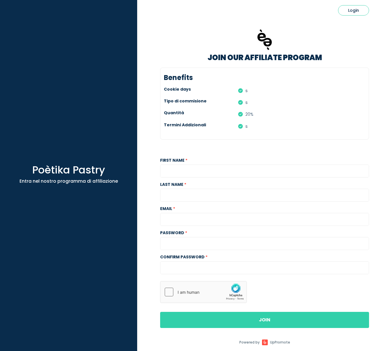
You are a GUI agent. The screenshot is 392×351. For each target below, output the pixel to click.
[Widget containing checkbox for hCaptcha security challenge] (203, 292)
